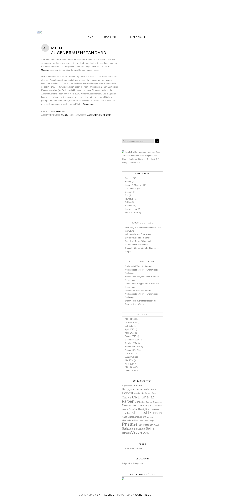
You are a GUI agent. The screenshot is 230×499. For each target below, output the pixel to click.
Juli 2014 (129, 353)
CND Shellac (131, 188)
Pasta (127, 424)
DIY (126, 195)
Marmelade (127, 420)
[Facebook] (132, 128)
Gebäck (125, 409)
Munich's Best (131, 212)
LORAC (143, 417)
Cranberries (157, 402)
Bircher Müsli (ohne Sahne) (137, 238)
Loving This (115, 12)
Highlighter (143, 409)
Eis (151, 405)
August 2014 (130, 350)
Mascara (138, 420)
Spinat (150, 428)
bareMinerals (149, 389)
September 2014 (132, 346)
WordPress (143, 495)
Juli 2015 (129, 326)
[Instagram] (147, 128)
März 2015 (130, 333)
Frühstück (129, 199)
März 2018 (130, 319)
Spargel (141, 428)
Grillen (128, 202)
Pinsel (138, 424)
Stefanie (60, 112)
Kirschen (126, 413)
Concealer (140, 401)
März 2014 (130, 367)
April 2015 (129, 329)
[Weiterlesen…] (90, 104)
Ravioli (156, 425)
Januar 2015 (130, 336)
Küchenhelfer (131, 209)
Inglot (152, 409)
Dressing (144, 405)
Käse (124, 416)
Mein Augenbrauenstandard (78, 50)
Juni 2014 (129, 357)
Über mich (111, 37)
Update (44, 70)
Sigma (133, 428)
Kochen (128, 206)
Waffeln (146, 433)
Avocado (137, 385)
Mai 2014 (129, 360)
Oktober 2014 (131, 343)
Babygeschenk (132, 389)
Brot (154, 393)
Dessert (128, 192)
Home (89, 37)
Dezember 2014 (132, 340)
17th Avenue (105, 495)
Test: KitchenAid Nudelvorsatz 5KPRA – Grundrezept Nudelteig (141, 269)
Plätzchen (148, 424)
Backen (128, 178)
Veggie (136, 432)
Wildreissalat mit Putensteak (138, 234)
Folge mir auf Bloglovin (132, 463)
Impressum (137, 37)
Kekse (156, 409)
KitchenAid (140, 413)
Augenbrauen (94, 115)
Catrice (126, 397)
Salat (126, 428)
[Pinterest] (125, 128)
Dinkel (136, 405)
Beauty (64, 115)
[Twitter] (140, 128)
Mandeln (150, 417)
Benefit (107, 115)
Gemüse (133, 409)
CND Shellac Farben (138, 399)
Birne (136, 394)
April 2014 (129, 364)
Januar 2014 (130, 371)
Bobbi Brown (144, 393)
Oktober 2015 (131, 322)
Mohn (146, 421)
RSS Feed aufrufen (133, 448)
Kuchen (155, 413)
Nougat (151, 421)
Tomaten (126, 432)
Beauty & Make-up (133, 185)
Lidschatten (134, 416)
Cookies (149, 402)
